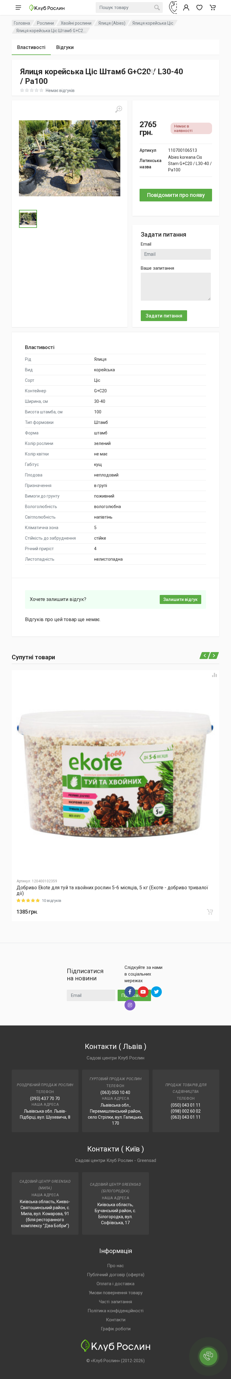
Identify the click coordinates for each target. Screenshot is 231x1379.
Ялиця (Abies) (111, 23)
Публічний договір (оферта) (115, 1274)
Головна (22, 23)
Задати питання (164, 316)
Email (146, 244)
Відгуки (65, 47)
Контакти (115, 1319)
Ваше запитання (157, 268)
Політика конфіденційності (115, 1310)
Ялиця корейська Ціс (152, 23)
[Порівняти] (214, 675)
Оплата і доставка (115, 1283)
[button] (69, 158)
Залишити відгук (180, 599)
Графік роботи (116, 1329)
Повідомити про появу (176, 195)
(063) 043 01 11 (186, 1117)
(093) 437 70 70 (45, 1098)
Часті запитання (115, 1301)
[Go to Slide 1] (28, 219)
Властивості (31, 47)
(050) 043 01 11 (186, 1105)
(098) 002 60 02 (186, 1111)
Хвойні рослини (76, 23)
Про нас (115, 1265)
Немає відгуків (60, 90)
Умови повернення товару (116, 1292)
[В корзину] (210, 911)
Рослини (45, 23)
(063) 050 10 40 (115, 1092)
